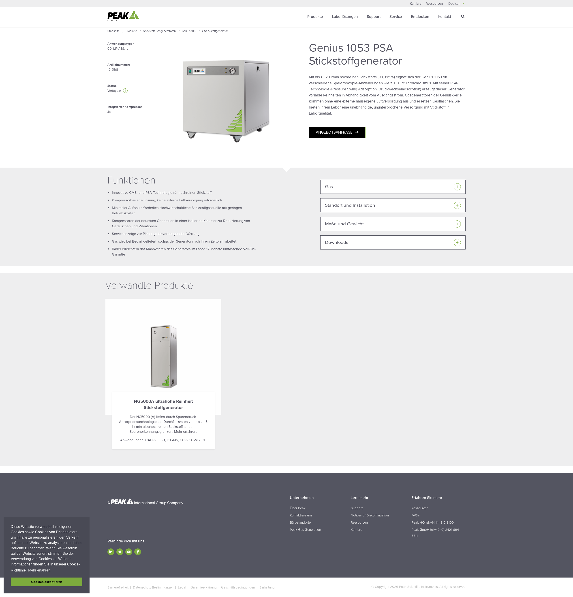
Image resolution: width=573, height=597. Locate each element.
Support (374, 16)
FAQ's (415, 515)
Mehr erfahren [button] (39, 570)
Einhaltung (267, 587)
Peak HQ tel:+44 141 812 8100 (432, 522)
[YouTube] (128, 551)
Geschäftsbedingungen (238, 587)
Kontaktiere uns (301, 515)
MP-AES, (119, 49)
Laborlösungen (345, 16)
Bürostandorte (300, 522)
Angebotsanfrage (334, 132)
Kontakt (444, 16)
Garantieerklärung (203, 587)
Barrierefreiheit (117, 587)
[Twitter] (119, 551)
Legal (182, 587)
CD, (109, 49)
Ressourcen (434, 4)
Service (395, 16)
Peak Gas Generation (305, 530)
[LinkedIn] (110, 551)
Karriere (415, 4)
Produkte (315, 16)
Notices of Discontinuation (370, 515)
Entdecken (420, 16)
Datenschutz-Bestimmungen (153, 587)
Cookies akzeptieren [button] (46, 582)
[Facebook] (137, 551)
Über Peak (298, 508)
